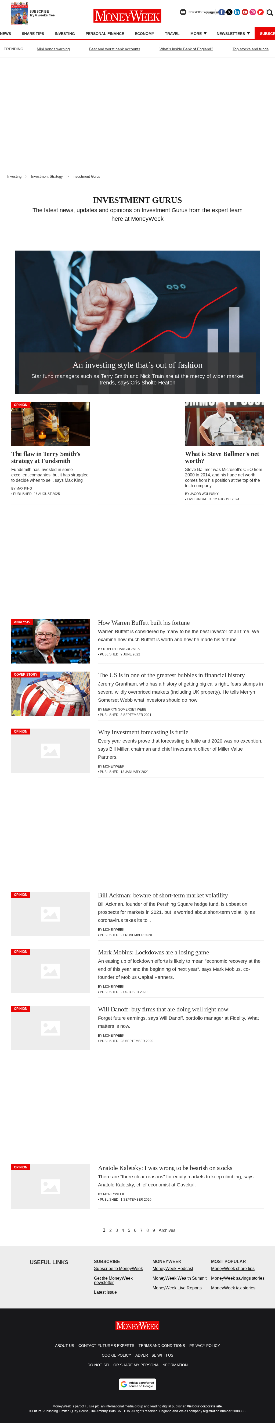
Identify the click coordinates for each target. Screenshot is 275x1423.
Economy (144, 33)
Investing (65, 33)
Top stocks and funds (251, 49)
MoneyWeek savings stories (238, 1278)
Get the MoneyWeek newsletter (113, 1280)
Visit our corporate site (204, 1406)
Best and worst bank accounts (114, 49)
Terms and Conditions (162, 1345)
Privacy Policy (204, 1345)
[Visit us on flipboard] (260, 12)
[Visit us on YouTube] (245, 12)
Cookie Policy (116, 1355)
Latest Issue (105, 1292)
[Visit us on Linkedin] (237, 12)
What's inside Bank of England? (186, 49)
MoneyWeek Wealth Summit (180, 1278)
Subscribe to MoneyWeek (118, 1268)
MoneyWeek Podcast (173, 1268)
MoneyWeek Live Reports (177, 1288)
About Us (64, 1345)
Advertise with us (154, 1355)
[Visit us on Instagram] (252, 12)
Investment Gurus (86, 176)
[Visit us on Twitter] (229, 12)
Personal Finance (105, 33)
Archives (167, 1230)
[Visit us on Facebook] (221, 12)
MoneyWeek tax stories (233, 1288)
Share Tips (33, 33)
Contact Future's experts (106, 1345)
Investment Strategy (47, 176)
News (5, 33)
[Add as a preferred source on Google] (137, 1384)
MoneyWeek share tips (233, 1268)
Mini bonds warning (53, 49)
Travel (172, 33)
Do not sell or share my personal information (138, 1365)
